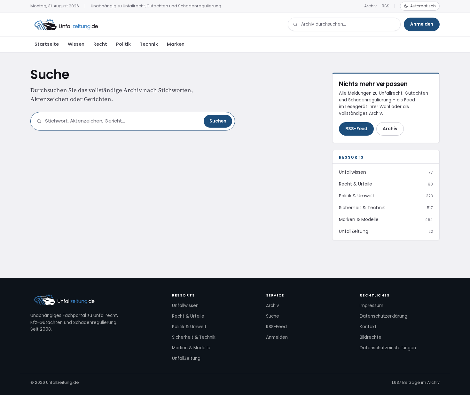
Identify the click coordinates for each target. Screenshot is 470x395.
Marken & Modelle (191, 348)
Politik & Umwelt (189, 327)
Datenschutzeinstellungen (388, 348)
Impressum (371, 306)
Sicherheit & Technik (193, 337)
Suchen (217, 121)
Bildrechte (370, 337)
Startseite (47, 44)
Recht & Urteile (188, 316)
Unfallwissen (185, 306)
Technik (149, 44)
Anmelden (421, 24)
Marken (175, 44)
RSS (385, 6)
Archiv (370, 6)
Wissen (76, 44)
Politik (123, 44)
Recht (100, 44)
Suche (272, 316)
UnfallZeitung (186, 358)
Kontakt (368, 327)
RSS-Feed (356, 129)
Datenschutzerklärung (383, 316)
